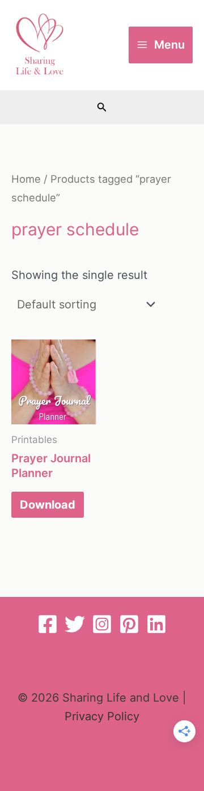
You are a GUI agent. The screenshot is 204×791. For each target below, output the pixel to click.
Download (47, 504)
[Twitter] (75, 624)
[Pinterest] (129, 624)
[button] (102, 107)
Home (26, 179)
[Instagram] (102, 624)
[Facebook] (47, 624)
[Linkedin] (156, 624)
